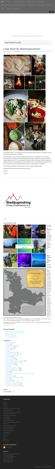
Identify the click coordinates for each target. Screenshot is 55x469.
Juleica (7, 366)
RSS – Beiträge (8, 447)
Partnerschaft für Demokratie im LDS (35, 1)
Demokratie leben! (10, 346)
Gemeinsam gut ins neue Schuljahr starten (15, 331)
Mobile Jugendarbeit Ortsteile (12, 370)
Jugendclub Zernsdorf (10, 359)
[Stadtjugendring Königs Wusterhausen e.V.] (27, 16)
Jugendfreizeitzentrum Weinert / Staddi (11, 408)
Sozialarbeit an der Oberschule (12, 384)
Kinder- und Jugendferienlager (12, 367)
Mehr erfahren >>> (7, 325)
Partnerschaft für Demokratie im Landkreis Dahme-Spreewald (19, 373)
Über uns (8, 1)
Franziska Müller (8, 51)
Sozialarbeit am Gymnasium (12, 381)
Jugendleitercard (6, 418)
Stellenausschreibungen (20, 5)
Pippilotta (8, 374)
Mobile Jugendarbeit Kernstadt (43, 51)
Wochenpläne (41, 5)
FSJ (7, 351)
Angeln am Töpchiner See (11, 337)
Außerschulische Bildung (11, 345)
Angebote (8, 344)
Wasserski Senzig (9, 334)
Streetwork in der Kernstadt (9, 413)
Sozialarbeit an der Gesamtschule (13, 383)
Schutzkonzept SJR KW (19, 1)
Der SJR (5, 405)
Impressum (9, 8)
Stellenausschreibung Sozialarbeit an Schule (15, 332)
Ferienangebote (9, 348)
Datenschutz (17, 8)
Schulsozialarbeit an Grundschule (13, 377)
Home (2, 1)
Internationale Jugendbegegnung (13, 353)
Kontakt (3, 8)
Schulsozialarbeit (6, 52)
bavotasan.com (48, 466)
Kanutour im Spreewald (11, 335)
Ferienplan (8, 349)
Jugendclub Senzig (10, 358)
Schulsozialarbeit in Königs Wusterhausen (12, 412)
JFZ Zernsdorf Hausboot (11, 355)
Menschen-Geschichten (6, 5)
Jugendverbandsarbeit (11, 364)
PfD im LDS (5, 423)
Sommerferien (9, 380)
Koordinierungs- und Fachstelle (10, 425)
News (50, 51)
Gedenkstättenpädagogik (11, 352)
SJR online (49, 5)
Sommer (8, 378)
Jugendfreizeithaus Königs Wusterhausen (28, 51)
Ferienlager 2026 (32, 5)
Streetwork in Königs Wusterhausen (13, 385)
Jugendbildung (6, 417)
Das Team (5, 407)
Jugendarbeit (9, 356)
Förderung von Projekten (8, 427)
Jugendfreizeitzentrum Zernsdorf (13, 362)
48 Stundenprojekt (10, 342)
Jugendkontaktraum (10, 363)
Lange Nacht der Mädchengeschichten (21, 49)
